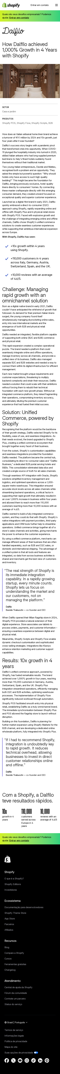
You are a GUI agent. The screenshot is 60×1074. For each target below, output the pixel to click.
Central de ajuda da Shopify (18, 987)
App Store (9, 918)
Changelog (9, 969)
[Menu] (56, 5)
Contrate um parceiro (15, 998)
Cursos (8, 958)
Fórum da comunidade (15, 993)
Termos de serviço (13, 1030)
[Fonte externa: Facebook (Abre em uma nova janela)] (6, 1060)
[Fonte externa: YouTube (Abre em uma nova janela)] (20, 1060)
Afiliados (8, 929)
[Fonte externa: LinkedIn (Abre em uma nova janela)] (40, 1060)
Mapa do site (10, 1047)
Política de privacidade (15, 1041)
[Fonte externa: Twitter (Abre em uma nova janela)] (13, 1060)
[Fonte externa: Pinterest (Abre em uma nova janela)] (47, 1060)
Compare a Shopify (14, 953)
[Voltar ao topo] (7, 859)
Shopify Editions (12, 884)
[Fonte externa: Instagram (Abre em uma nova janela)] (27, 1060)
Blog (6, 947)
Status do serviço (13, 1004)
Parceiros (9, 924)
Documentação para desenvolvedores (23, 907)
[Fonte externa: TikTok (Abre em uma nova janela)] (33, 1060)
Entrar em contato (40, 5)
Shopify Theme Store (15, 913)
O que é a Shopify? (14, 878)
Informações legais (14, 1035)
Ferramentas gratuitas (15, 964)
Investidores (10, 889)
